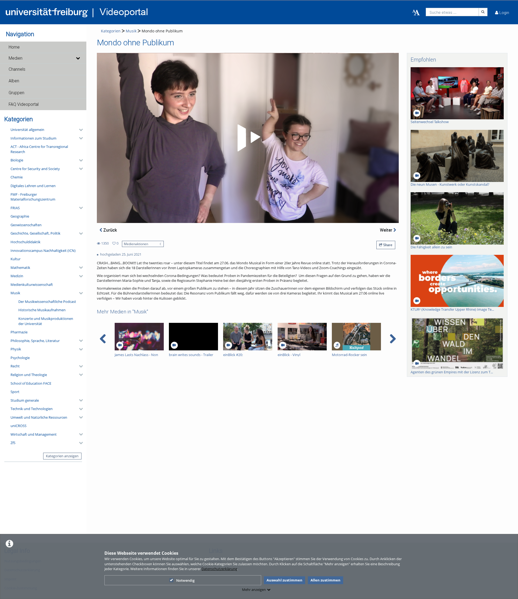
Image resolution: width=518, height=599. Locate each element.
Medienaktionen (136, 244)
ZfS (13, 442)
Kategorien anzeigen (62, 456)
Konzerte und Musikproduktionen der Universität (45, 321)
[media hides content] (77, 58)
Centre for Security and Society (35, 168)
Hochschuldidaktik (25, 241)
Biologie (17, 160)
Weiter (386, 230)
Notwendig (185, 580)
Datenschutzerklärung (219, 568)
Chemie (17, 177)
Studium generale (25, 400)
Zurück (109, 230)
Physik (16, 349)
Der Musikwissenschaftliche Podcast (47, 301)
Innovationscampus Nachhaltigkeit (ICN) (43, 250)
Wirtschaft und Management (34, 434)
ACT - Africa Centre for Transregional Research (39, 149)
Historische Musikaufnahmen (42, 309)
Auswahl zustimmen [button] (284, 580)
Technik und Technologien (32, 408)
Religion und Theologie (29, 374)
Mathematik (20, 267)
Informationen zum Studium (33, 138)
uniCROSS (18, 425)
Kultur (16, 258)
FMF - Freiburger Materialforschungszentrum (33, 197)
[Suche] (483, 12)
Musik (15, 292)
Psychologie (20, 357)
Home (14, 47)
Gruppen (16, 92)
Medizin (17, 275)
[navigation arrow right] (392, 338)
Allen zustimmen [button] (325, 580)
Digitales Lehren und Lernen (33, 185)
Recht (15, 366)
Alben (14, 81)
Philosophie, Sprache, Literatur (35, 340)
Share (387, 244)
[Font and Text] (416, 12)
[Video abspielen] (247, 137)
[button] (43, 47)
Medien (15, 58)
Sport (15, 391)
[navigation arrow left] (103, 338)
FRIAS (15, 207)
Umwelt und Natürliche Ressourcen (39, 417)
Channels (17, 69)
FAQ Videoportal (24, 104)
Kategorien (111, 30)
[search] (452, 12)
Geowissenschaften (26, 224)
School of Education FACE (31, 383)
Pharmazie (19, 332)
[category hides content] (79, 130)
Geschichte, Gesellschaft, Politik (35, 233)
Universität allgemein (27, 129)
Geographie (20, 216)
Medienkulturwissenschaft (32, 284)
